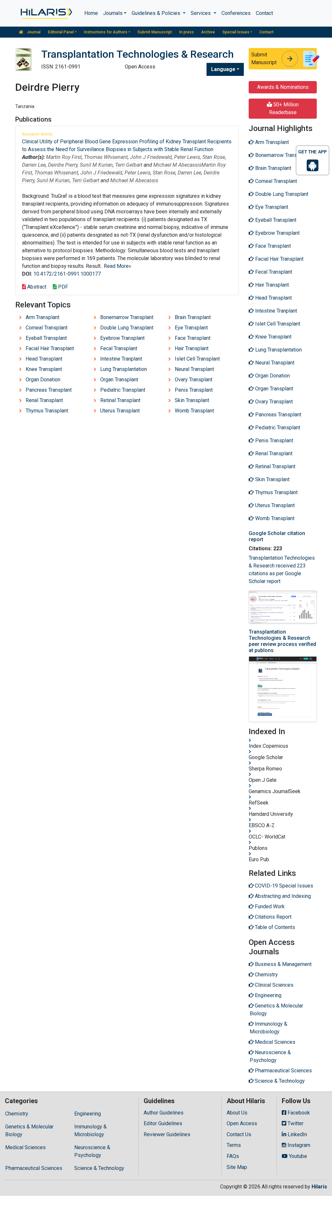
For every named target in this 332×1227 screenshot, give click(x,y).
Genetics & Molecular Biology (29, 1131)
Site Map (237, 1167)
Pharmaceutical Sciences (33, 1168)
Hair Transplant (191, 348)
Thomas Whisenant (106, 157)
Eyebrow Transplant (122, 338)
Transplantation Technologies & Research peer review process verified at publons (282, 641)
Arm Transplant (42, 317)
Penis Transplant (194, 390)
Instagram (298, 1145)
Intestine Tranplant (121, 359)
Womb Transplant (194, 411)
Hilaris (319, 1187)
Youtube (297, 1156)
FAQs (233, 1156)
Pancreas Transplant (49, 390)
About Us (237, 1113)
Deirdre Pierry (62, 165)
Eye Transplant (191, 328)
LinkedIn (296, 1134)
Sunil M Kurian (96, 165)
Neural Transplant (194, 369)
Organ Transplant (119, 379)
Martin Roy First (64, 157)
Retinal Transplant (120, 400)
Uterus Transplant (120, 411)
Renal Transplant (44, 400)
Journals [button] (113, 13)
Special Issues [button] (235, 32)
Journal (33, 32)
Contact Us (239, 1134)
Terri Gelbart (128, 165)
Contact (264, 13)
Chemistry (16, 1114)
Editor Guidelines (163, 1123)
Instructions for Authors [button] (105, 32)
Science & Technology (99, 1168)
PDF (62, 287)
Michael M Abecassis (177, 165)
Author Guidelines (164, 1113)
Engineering (87, 1114)
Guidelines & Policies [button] (157, 13)
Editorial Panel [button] (61, 32)
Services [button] (201, 13)
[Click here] (46, 13)
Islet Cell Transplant (197, 359)
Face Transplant (192, 338)
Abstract (36, 287)
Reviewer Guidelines (167, 1134)
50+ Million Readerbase (284, 108)
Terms (234, 1145)
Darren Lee (34, 165)
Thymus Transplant (47, 411)
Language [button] (223, 69)
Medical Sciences (25, 1147)
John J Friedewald (151, 157)
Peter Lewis (187, 157)
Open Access (242, 1123)
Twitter (294, 1123)
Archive (208, 32)
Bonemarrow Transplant (126, 317)
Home (91, 13)
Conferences (236, 13)
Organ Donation (43, 379)
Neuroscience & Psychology (92, 1151)
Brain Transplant (193, 317)
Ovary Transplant (193, 379)
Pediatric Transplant (122, 390)
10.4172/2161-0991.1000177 (67, 274)
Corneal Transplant (46, 328)
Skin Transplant (192, 400)
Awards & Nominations (283, 87)
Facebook (298, 1113)
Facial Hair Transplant (50, 348)
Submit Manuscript (154, 32)
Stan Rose (213, 157)
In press (186, 32)
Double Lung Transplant (126, 328)
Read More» (117, 266)
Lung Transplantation (123, 369)
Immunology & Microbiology (90, 1131)
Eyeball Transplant (46, 338)
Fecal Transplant (118, 348)
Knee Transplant (44, 369)
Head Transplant (44, 359)
